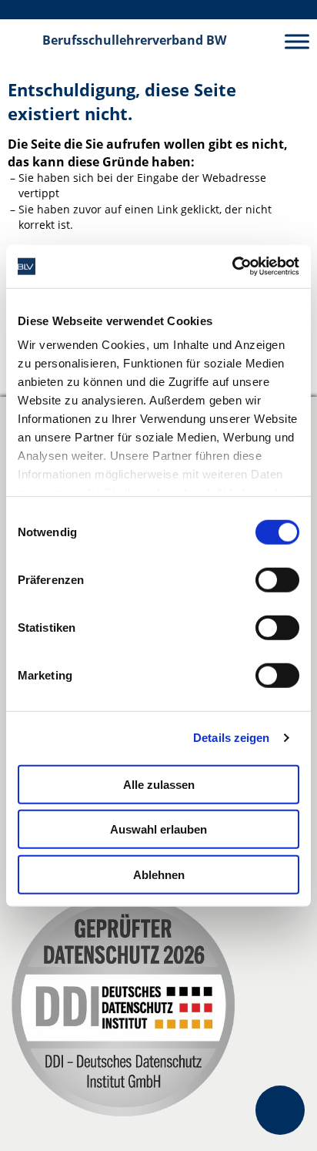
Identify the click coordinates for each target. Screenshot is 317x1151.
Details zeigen (231, 737)
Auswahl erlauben (158, 829)
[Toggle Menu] (297, 41)
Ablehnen (159, 874)
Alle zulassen (159, 783)
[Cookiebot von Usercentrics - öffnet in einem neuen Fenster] (232, 267)
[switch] (277, 579)
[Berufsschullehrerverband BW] (21, 41)
